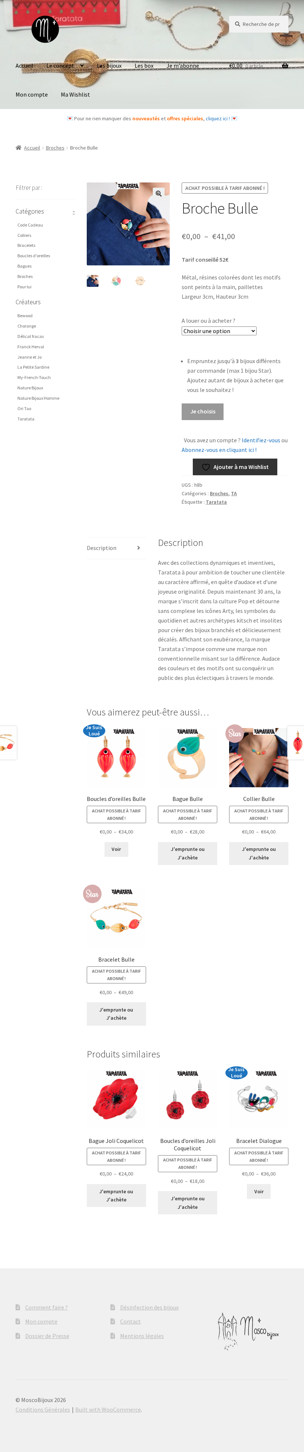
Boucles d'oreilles (33, 255)
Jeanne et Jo (29, 357)
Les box (144, 65)
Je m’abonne (182, 65)
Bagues (24, 266)
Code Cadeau (30, 225)
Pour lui (24, 286)
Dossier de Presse (47, 1335)
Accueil (24, 65)
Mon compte (32, 94)
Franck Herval (30, 346)
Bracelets (26, 245)
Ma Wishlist (75, 94)
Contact (130, 1321)
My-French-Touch (34, 377)
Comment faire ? (46, 1307)
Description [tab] (101, 547)
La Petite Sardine (33, 367)
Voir (116, 849)
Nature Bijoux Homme (38, 398)
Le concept (60, 65)
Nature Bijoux (30, 387)
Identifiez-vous (260, 440)
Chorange (26, 326)
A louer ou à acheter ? (208, 320)
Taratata (216, 502)
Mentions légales (142, 1335)
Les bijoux (109, 65)
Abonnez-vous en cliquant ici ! (219, 449)
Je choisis (202, 411)
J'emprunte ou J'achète (188, 853)
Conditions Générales (43, 1409)
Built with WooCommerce (108, 1409)
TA (234, 493)
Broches (55, 147)
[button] (159, 193)
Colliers (24, 235)
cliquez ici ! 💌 (221, 118)
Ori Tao (24, 408)
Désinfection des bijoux (149, 1307)
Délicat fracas (30, 336)
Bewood (25, 315)
